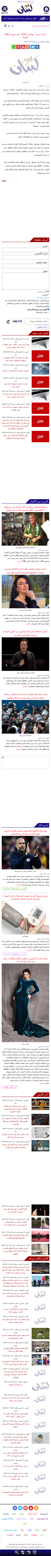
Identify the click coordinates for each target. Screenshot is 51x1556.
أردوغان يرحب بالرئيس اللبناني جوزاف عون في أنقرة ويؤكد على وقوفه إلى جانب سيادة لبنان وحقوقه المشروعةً (15, 1283)
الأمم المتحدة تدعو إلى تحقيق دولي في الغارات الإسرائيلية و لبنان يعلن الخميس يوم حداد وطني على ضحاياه (15, 1270)
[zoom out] (12, 25)
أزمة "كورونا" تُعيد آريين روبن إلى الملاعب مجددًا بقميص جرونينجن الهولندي (15, 1374)
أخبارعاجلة (45, 26)
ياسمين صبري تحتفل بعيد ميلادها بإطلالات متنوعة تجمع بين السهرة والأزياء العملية (15, 1109)
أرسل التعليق (42, 327)
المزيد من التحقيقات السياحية (14, 889)
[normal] (8, 25)
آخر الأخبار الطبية (9, 1087)
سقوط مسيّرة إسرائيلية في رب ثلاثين (15, 371)
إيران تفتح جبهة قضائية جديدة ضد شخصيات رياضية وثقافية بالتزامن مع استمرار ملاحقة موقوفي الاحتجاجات (25, 698)
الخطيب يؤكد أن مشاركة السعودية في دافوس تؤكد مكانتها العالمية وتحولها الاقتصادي (15, 1121)
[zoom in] (5, 25)
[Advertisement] (25, 210)
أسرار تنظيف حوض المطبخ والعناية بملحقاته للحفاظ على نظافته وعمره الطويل (15, 1251)
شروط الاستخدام (43, 298)
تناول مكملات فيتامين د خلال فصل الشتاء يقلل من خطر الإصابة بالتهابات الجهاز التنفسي (15, 1440)
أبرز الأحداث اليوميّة (15, 1385)
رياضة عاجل (36, 26)
